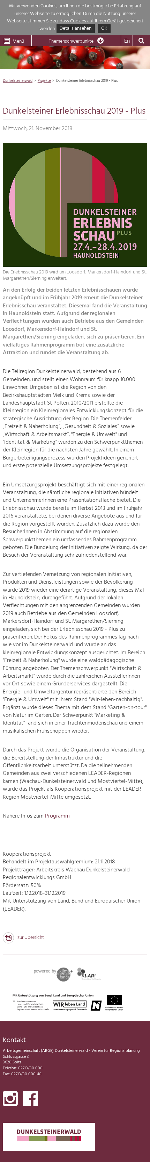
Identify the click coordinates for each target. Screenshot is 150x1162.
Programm (57, 816)
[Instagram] (10, 1100)
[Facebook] (30, 1100)
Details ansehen (75, 29)
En (127, 41)
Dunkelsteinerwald (17, 81)
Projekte (44, 81)
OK (104, 29)
